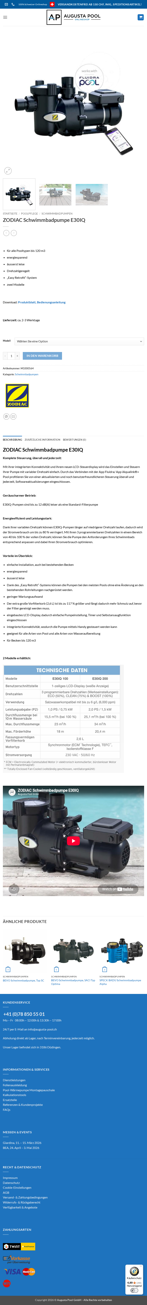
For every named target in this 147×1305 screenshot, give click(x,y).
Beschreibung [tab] (12, 439)
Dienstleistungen (14, 1080)
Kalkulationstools (14, 1095)
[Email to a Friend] (13, 416)
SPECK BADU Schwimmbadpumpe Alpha (120, 982)
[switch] (134, 1290)
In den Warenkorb (42, 355)
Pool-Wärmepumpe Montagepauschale (29, 1090)
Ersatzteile (10, 1100)
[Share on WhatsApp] (6, 416)
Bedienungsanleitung (51, 302)
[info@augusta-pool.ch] (7, 4)
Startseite (10, 213)
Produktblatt (27, 302)
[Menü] (141, 1267)
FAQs (6, 1109)
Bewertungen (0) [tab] (74, 439)
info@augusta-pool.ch (42, 1029)
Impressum (10, 1177)
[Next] (136, 104)
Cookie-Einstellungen (17, 1187)
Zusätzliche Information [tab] (42, 439)
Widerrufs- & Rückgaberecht (21, 1202)
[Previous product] (14, 233)
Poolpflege (29, 213)
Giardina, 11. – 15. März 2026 (22, 1142)
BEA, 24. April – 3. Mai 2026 (21, 1147)
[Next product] (6, 233)
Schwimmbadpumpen (57, 213)
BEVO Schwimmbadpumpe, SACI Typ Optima (73, 982)
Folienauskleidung (15, 1085)
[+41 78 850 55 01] (13, 4)
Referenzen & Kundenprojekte (23, 1104)
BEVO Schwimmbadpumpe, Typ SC (23, 980)
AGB (6, 1192)
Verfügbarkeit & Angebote (20, 1207)
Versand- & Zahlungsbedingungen (25, 1197)
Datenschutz (11, 1182)
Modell (7, 341)
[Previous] (10, 104)
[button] (5, 17)
